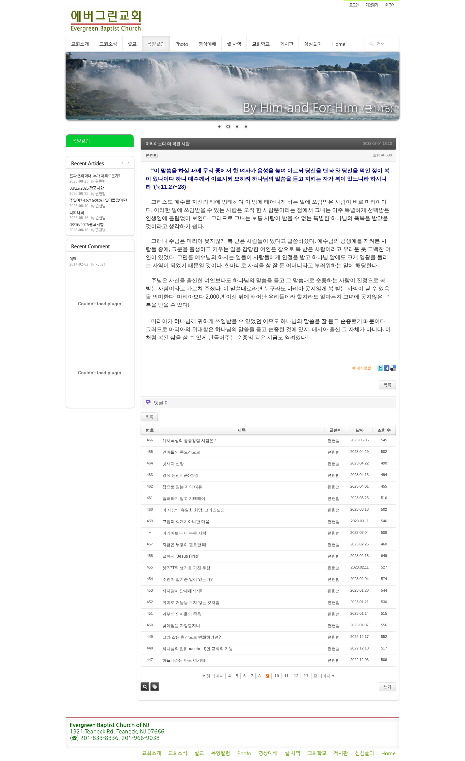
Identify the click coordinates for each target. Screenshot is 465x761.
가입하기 (372, 5)
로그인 (353, 5)
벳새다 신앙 (173, 463)
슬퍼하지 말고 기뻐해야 (183, 498)
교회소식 (108, 44)
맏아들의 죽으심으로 (181, 452)
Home (339, 44)
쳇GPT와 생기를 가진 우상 (186, 567)
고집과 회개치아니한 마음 (185, 521)
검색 (145, 686)
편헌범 (100, 181)
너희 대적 (76, 212)
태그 (154, 686)
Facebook (386, 368)
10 (276, 676)
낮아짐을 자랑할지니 (181, 625)
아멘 (72, 259)
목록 (387, 385)
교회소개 (80, 44)
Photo (181, 44)
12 (296, 676)
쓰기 (387, 686)
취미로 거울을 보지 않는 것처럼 (191, 602)
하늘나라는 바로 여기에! (184, 660)
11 (286, 676)
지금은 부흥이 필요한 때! (184, 544)
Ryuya (100, 264)
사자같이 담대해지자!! (182, 591)
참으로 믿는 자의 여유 (182, 487)
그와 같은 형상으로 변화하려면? (191, 637)
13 (306, 676)
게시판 (286, 44)
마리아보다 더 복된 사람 (168, 143)
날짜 (360, 430)
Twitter (380, 368)
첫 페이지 (214, 676)
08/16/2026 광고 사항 (86, 224)
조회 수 (384, 430)
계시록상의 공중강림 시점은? (189, 440)
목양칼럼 (156, 44)
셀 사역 (234, 44)
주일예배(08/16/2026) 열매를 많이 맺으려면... (100, 200)
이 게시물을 (361, 368)
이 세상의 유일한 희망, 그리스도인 (193, 510)
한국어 (389, 5)
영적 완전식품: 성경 (180, 475)
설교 (132, 44)
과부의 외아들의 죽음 (181, 614)
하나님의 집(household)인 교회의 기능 (197, 648)
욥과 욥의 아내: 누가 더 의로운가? (94, 175)
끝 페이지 (322, 676)
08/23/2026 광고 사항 (86, 188)
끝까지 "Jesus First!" (180, 556)
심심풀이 (313, 44)
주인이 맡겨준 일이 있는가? (187, 579)
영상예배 (207, 44)
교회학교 (261, 44)
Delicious (393, 368)
